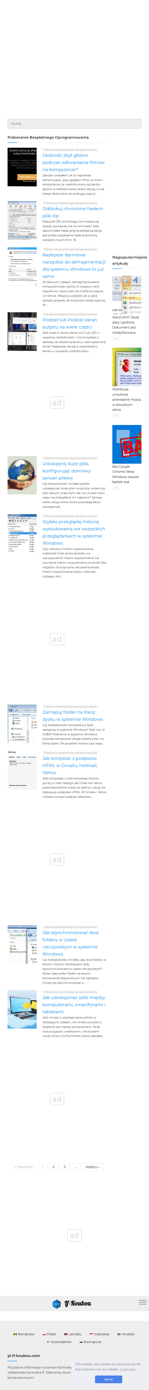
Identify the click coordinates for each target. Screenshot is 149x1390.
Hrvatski (128, 1334)
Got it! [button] (109, 1379)
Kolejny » (93, 1167)
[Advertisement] (74, 29)
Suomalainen (61, 1342)
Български (92, 1342)
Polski (51, 1334)
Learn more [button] (128, 1369)
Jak (116, 338)
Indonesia (101, 1334)
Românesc (26, 1334)
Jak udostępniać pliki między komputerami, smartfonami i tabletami (74, 1005)
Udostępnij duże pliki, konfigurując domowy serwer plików (66, 471)
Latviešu (74, 1334)
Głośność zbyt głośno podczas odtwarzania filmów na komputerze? (73, 162)
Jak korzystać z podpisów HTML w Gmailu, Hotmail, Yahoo (70, 765)
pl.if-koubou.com (24, 1355)
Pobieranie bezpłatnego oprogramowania (70, 149)
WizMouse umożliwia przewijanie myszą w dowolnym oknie (126, 399)
